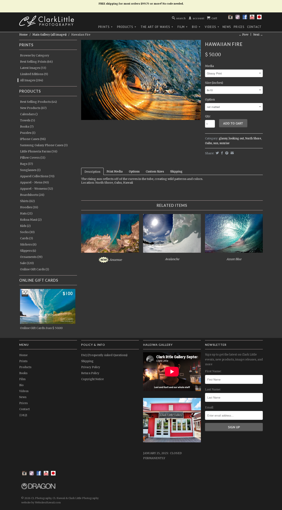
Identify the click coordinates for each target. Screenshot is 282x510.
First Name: (213, 371)
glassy (223, 138)
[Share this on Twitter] (217, 152)
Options (134, 171)
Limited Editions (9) (34, 74)
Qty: (208, 116)
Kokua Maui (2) (31, 219)
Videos (212, 27)
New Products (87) (33, 108)
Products (126, 27)
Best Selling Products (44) (38, 102)
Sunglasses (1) (30, 170)
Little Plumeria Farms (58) (38, 151)
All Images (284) (31, 80)
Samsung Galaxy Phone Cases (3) (44, 145)
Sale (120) (27, 263)
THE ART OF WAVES (157, 27)
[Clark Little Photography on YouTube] (252, 18)
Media (209, 66)
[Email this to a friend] (232, 152)
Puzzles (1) (28, 133)
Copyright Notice (92, 379)
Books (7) (27, 126)
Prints (105, 27)
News (227, 27)
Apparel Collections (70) (37, 176)
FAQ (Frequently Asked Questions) (104, 355)
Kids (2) (25, 226)
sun (215, 143)
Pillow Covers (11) (32, 157)
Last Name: (213, 389)
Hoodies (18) (29, 207)
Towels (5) (27, 120)
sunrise (224, 143)
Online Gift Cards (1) (34, 269)
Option (210, 99)
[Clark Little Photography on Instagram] (230, 18)
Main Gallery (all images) (49, 34)
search (180, 17)
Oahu (208, 143)
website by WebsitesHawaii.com (41, 502)
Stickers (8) (28, 244)
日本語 (23, 415)
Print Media (115, 171)
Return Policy (90, 373)
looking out (236, 138)
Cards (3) (26, 238)
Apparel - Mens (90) (34, 182)
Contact (254, 27)
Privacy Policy (90, 367)
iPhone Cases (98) (33, 139)
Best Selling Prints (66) (36, 61)
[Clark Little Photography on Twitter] (237, 18)
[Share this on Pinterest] (226, 152)
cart (214, 17)
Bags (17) (26, 164)
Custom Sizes (155, 171)
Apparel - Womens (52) (36, 188)
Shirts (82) (27, 201)
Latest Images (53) (33, 68)
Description (92, 172)
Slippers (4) (28, 251)
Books (23, 373)
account (198, 17)
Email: (209, 407)
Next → (258, 34)
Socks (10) (27, 232)
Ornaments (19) (31, 257)
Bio (196, 27)
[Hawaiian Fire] (141, 80)
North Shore (253, 138)
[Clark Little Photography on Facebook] (245, 18)
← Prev (243, 34)
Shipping (176, 171)
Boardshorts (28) (32, 195)
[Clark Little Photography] (48, 21)
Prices (239, 27)
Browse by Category (34, 55)
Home (23, 355)
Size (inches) (214, 83)
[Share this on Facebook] (221, 152)
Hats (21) (26, 213)
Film (183, 27)
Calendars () (29, 114)
